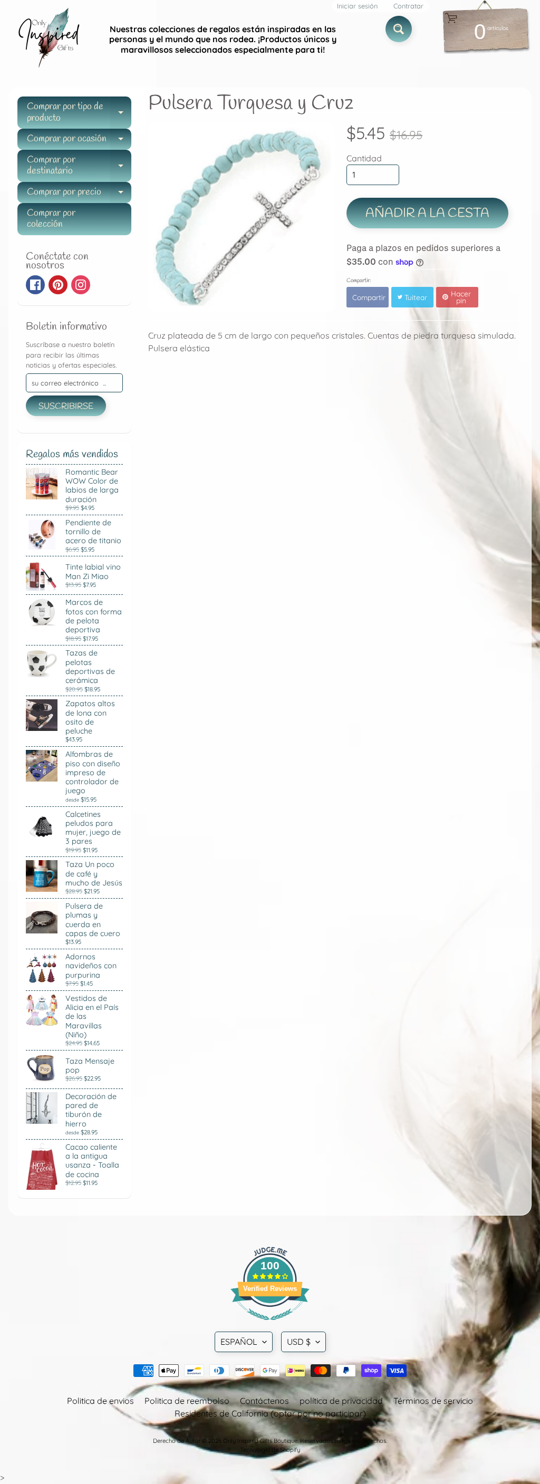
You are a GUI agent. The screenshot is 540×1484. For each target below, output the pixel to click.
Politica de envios (100, 1400)
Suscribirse (65, 406)
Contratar (408, 6)
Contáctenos (264, 1400)
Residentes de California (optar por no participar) (270, 1413)
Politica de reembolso (186, 1400)
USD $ (299, 1341)
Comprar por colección (51, 219)
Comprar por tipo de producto (79, 113)
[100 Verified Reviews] (270, 1325)
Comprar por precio (79, 194)
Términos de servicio (433, 1400)
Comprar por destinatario (79, 166)
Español (238, 1341)
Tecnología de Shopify (270, 1449)
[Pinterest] (58, 284)
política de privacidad (341, 1400)
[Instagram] (80, 284)
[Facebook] (35, 284)
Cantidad (364, 158)
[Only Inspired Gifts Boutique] (48, 39)
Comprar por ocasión (79, 141)
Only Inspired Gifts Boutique (260, 1440)
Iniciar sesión (357, 6)
